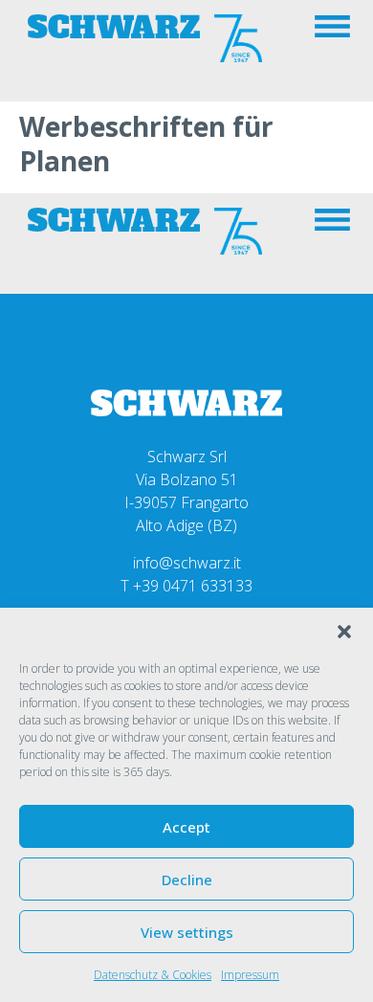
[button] (344, 631)
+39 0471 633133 (192, 585)
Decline (187, 879)
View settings (187, 932)
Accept (186, 826)
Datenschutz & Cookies (152, 975)
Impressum (250, 975)
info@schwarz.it (187, 562)
